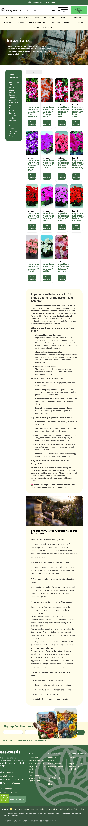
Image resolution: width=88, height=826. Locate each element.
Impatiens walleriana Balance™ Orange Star (48, 112)
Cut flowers (10, 18)
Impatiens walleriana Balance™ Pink (63, 217)
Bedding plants (24, 18)
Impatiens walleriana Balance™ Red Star (63, 112)
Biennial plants (49, 18)
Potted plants (77, 18)
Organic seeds (48, 27)
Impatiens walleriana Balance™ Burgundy (78, 164)
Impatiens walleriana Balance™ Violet (48, 164)
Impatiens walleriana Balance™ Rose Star (78, 112)
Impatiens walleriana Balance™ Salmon (63, 164)
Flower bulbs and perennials (14, 23)
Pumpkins (68, 23)
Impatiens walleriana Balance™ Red (33, 217)
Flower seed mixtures (37, 23)
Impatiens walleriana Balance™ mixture (63, 268)
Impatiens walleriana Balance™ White (48, 268)
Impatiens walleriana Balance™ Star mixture (33, 112)
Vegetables (80, 23)
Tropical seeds (54, 23)
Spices (36, 27)
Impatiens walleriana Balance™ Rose (48, 217)
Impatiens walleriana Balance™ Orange (78, 217)
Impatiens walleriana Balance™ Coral (33, 268)
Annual (37, 18)
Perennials (63, 18)
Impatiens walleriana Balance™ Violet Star (33, 165)
